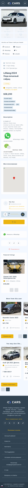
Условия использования (12, 457)
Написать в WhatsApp (13, 234)
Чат (15, 222)
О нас (6, 470)
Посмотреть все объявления (16, 207)
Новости (7, 441)
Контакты (7, 446)
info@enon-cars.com (14, 415)
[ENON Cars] (14, 3)
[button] (6, 46)
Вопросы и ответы (10, 475)
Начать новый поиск (9, 384)
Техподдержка (9, 452)
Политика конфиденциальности (13, 463)
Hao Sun (12, 202)
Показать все (7, 336)
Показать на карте (11, 89)
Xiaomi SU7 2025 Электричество (10, 277)
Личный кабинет (10, 436)
